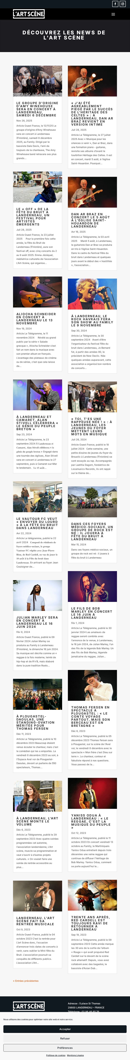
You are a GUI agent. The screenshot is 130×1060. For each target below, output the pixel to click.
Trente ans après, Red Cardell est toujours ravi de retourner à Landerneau (90, 923)
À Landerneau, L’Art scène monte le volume (37, 821)
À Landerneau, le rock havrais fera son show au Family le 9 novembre (92, 320)
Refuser (65, 1038)
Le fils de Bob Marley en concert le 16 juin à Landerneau (92, 613)
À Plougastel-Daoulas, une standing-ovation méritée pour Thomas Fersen (35, 722)
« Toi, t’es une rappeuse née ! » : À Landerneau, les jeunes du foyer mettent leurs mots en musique (91, 426)
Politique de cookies (55, 1055)
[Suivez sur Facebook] (115, 4)
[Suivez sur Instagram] (123, 4)
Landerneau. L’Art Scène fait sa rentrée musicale (35, 921)
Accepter (65, 1029)
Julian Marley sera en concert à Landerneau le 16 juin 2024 (37, 622)
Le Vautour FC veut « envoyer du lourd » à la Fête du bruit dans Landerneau (37, 523)
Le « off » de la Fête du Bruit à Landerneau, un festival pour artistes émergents (33, 216)
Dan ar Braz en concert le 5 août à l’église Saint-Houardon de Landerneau (90, 220)
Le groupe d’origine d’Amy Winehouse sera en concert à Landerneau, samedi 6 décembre (37, 109)
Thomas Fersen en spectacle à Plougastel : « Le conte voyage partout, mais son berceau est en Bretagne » (90, 716)
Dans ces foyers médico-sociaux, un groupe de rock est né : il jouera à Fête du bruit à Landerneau (92, 531)
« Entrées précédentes (26, 980)
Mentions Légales (75, 1055)
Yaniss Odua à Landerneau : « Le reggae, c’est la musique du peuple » (91, 821)
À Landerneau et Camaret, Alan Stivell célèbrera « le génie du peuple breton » (37, 423)
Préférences (65, 1047)
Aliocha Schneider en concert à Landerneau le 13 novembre (36, 318)
